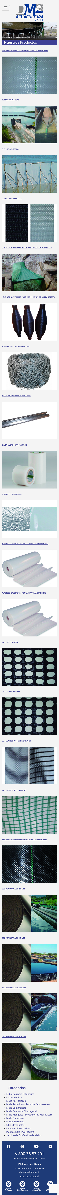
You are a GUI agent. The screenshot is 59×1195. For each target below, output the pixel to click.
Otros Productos (15, 1125)
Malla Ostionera (15, 1118)
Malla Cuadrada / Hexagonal (21, 1111)
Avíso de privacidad (29, 1176)
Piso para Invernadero (18, 1128)
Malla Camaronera (16, 1107)
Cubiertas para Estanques (20, 1094)
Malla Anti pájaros (16, 1100)
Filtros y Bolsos (14, 1097)
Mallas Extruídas (15, 1121)
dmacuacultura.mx (28, 1172)
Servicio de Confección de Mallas (24, 1135)
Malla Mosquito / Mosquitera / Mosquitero (29, 1114)
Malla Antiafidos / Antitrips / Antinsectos (28, 1104)
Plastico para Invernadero (20, 1131)
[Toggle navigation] (6, 8)
